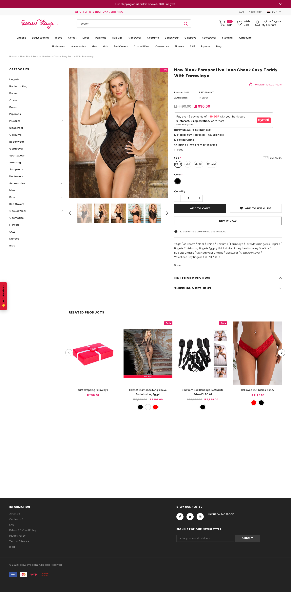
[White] (148, 407)
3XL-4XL (211, 164)
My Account (269, 25)
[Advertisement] (119, 449)
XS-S (178, 164)
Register (277, 21)
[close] (280, 5)
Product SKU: (181, 92)
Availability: (181, 97)
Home (12, 56)
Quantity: (180, 191)
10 (181, 231)
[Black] (140, 407)
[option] (118, 133)
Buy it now (228, 221)
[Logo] (40, 24)
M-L (188, 164)
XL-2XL (199, 164)
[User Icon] (257, 23)
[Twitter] (190, 516)
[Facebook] (180, 516)
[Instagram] (200, 516)
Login (265, 21)
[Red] (155, 407)
